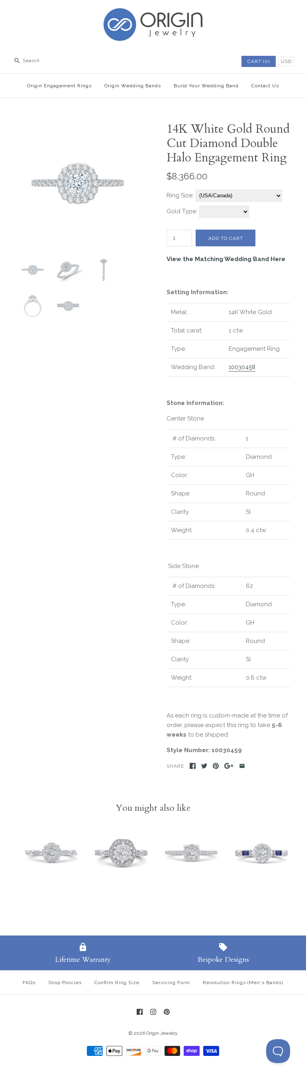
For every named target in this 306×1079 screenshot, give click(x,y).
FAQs (29, 982)
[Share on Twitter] (204, 766)
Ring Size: (180, 195)
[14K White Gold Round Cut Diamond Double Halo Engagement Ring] (77, 126)
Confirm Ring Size (116, 982)
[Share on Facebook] (193, 766)
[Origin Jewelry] (153, 12)
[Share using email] (242, 766)
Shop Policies (65, 982)
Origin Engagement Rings (59, 85)
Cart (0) (258, 61)
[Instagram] (153, 1012)
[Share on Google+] (228, 766)
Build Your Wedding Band (206, 85)
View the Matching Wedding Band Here (226, 259)
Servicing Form (171, 982)
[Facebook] (140, 1012)
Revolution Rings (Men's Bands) (243, 982)
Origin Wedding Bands (132, 85)
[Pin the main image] (216, 766)
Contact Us (265, 85)
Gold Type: (182, 211)
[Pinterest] (167, 1012)
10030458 (242, 367)
